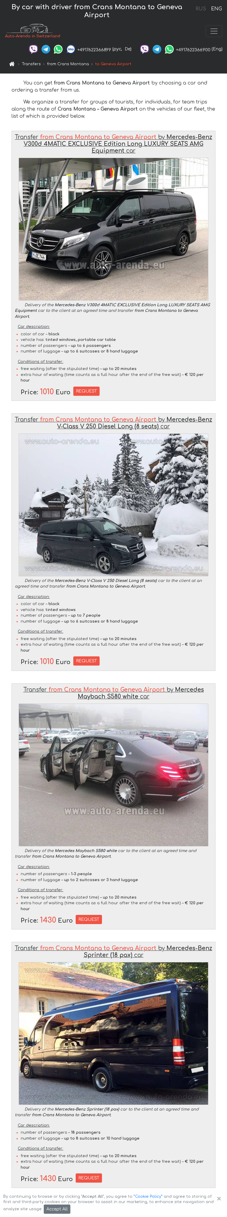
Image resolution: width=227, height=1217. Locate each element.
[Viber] (33, 49)
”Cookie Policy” (148, 1196)
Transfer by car (113, 144)
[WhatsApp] (58, 49)
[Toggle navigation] (214, 31)
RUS (201, 9)
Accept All (57, 1209)
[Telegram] (45, 49)
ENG (216, 9)
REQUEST (86, 391)
